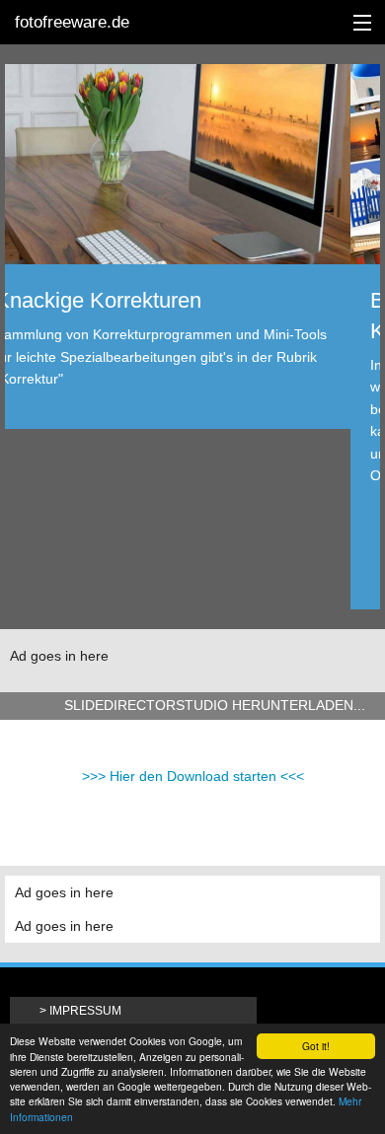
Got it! (316, 1045)
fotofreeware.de (72, 22)
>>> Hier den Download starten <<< (193, 776)
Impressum (85, 1011)
